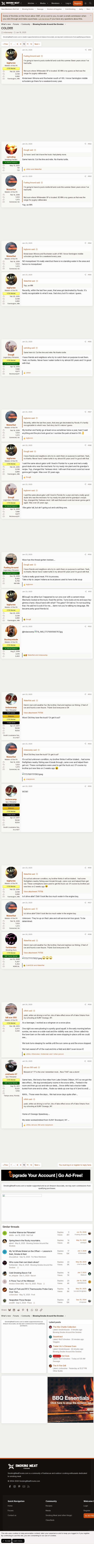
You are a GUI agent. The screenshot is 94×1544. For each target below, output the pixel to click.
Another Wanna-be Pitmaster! (22, 1232)
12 (31, 44)
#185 (89, 275)
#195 (89, 786)
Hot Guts (65, 1356)
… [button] (14, 44)
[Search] (90, 3)
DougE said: (28, 150)
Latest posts (55, 1322)
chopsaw (82, 1302)
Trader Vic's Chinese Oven (64, 1346)
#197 (89, 903)
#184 (89, 243)
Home (10, 1506)
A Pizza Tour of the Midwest (21, 1281)
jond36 (12, 1303)
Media (43, 3)
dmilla (11, 1235)
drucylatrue (13, 1257)
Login (86, 1506)
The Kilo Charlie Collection (64, 1327)
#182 (89, 144)
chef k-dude (81, 1264)
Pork (33, 1295)
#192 (89, 626)
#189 (89, 484)
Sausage (40, 9)
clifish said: (28, 1011)
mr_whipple (13, 1276)
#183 (89, 176)
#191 (89, 591)
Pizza (39, 1284)
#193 (89, 694)
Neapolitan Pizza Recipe (20, 1300)
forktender (13, 1265)
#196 (89, 868)
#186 (89, 342)
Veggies (56, 1342)
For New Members (38, 1257)
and (33, 169)
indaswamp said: (30, 750)
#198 (89, 934)
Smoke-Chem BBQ (16, 1284)
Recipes (49, 1506)
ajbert (11, 1243)
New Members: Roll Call (10, 9)
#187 (89, 412)
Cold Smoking (70, 9)
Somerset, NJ (14, 202)
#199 (89, 1004)
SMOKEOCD (81, 1283)
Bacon (33, 1276)
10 (24, 44)
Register (87, 1510)
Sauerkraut (58, 1336)
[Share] (85, 50)
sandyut (83, 1243)
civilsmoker (13, 1295)
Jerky (81, 9)
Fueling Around (80, 1234)
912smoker (82, 1253)
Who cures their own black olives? (24, 1262)
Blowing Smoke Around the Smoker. (67, 1332)
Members (55, 3)
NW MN (17, 583)
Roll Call (30, 1235)
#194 (89, 744)
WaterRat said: (29, 281)
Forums (10, 1510)
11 (27, 44)
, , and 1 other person (45, 1054)
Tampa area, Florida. (12, 1096)
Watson (83, 1275)
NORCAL (16, 966)
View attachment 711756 (33, 713)
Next (36, 44)
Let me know (44, 19)
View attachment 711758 (33, 891)
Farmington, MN (14, 79)
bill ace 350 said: (30, 1067)
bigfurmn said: (29, 249)
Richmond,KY (14, 374)
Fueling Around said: (32, 56)
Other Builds (58, 1371)
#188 (89, 445)
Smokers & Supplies (54, 9)
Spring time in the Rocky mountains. (25, 1240)
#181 (89, 50)
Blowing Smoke (28, 9)
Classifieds (50, 1520)
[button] (36, 3)
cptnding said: (29, 348)
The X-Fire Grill (59, 1365)
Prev (6, 44)
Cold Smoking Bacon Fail (20, 1273)
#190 (89, 554)
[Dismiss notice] (90, 15)
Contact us (12, 1515)
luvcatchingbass (80, 1291)
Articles (31, 3)
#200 (89, 1061)
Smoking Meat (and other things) (59, 1515)
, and (39, 1125)
